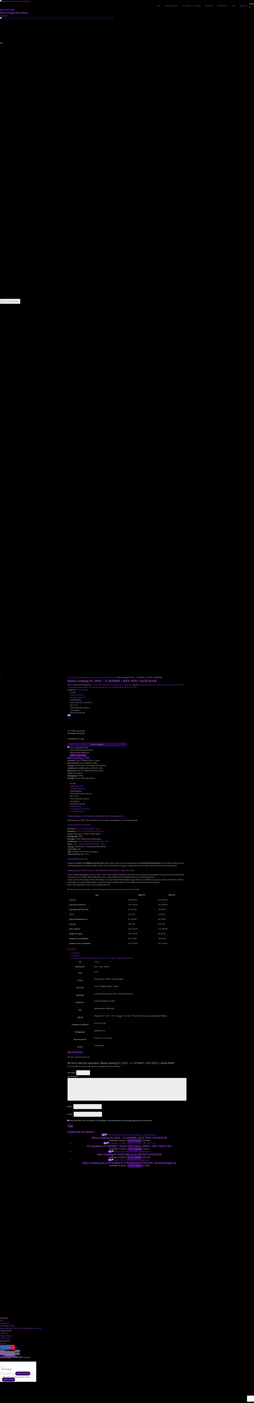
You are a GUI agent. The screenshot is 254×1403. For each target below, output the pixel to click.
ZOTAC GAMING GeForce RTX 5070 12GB (121, 687)
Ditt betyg (71, 1073)
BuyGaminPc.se (162, 685)
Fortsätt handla (8, 1379)
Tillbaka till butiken (22, 1373)
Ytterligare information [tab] (80, 809)
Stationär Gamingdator (99, 677)
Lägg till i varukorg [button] (134, 1141)
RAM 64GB (103, 685)
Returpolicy (209, 6)
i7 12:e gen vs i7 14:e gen (192, 6)
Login (233, 6)
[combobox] (10, 301)
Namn (70, 1106)
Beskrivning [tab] (76, 806)
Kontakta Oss (222, 6)
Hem (159, 6)
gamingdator (84, 677)
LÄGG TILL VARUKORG (97, 744)
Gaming (75, 677)
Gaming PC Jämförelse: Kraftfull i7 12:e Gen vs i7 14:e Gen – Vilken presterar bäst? (102, 958)
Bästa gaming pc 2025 (148, 685)
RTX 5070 (110, 685)
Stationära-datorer (172, 6)
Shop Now (4, 15)
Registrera (243, 6)
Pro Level (112, 677)
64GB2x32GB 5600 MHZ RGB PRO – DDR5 (89, 844)
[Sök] (1, 675)
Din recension (73, 1076)
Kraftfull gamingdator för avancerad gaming (88, 687)
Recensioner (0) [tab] (78, 811)
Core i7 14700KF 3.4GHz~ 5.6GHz (88, 829)
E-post (70, 1114)
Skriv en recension (82, 690)
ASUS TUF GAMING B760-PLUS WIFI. (90, 831)
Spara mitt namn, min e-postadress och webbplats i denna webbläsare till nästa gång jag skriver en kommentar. (110, 1120)
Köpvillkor (76, 953)
